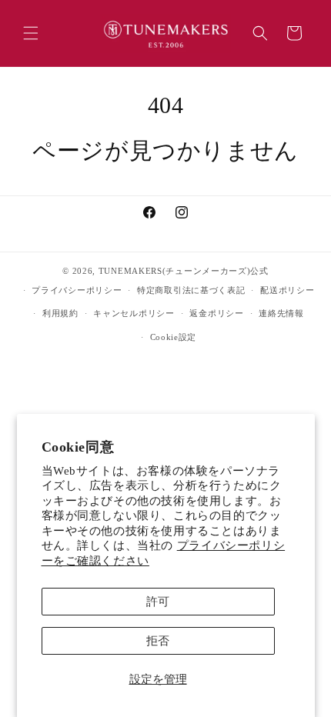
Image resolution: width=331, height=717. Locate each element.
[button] (31, 33)
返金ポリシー (216, 313)
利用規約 (60, 313)
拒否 (157, 641)
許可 (157, 601)
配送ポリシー (287, 290)
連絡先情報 (281, 313)
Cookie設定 (173, 337)
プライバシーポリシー (77, 290)
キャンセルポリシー (133, 313)
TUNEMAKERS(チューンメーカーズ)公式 (184, 270)
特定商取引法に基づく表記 (191, 290)
